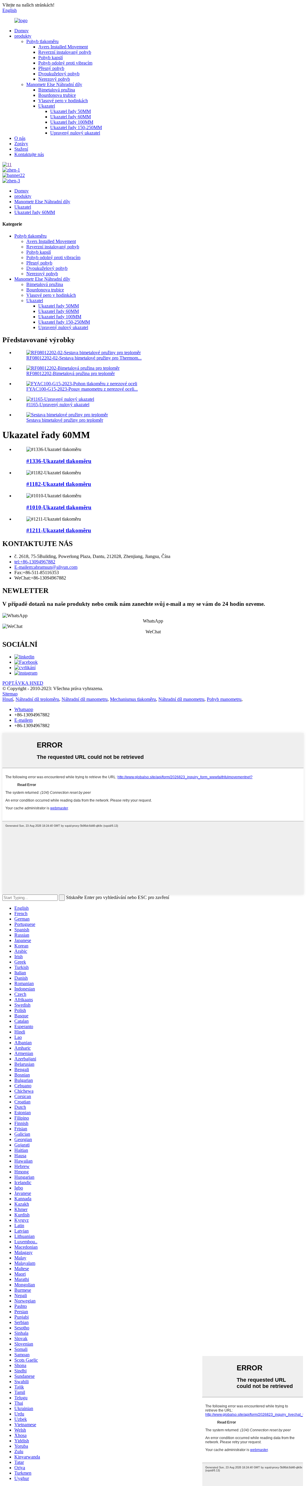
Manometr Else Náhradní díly (54, 84)
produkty (22, 36)
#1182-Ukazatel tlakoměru (58, 484)
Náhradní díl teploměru (37, 699)
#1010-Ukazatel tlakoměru (58, 507)
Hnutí (7, 699)
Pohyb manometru (224, 699)
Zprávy (21, 143)
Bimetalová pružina (56, 89)
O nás (19, 138)
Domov (21, 30)
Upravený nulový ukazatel (75, 132)
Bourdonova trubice (57, 95)
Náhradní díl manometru (85, 699)
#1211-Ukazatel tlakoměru (58, 530)
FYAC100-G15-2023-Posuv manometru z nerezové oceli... (82, 389)
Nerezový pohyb (54, 79)
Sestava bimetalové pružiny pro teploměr (64, 420)
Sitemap (10, 693)
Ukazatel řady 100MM (71, 122)
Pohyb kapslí (50, 57)
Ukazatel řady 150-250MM (76, 127)
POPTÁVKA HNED (22, 683)
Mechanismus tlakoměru (133, 699)
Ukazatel (46, 105)
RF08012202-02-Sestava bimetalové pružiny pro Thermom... (84, 357)
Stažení (21, 149)
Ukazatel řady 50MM (70, 111)
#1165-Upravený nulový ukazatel (57, 404)
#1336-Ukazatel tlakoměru (58, 461)
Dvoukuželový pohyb (58, 73)
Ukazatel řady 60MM (70, 116)
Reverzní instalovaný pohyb (64, 52)
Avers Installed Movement (63, 46)
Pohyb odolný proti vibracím (65, 62)
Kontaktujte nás (29, 154)
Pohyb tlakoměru (42, 41)
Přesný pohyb (51, 68)
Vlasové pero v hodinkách (63, 100)
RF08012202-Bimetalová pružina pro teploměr (70, 373)
